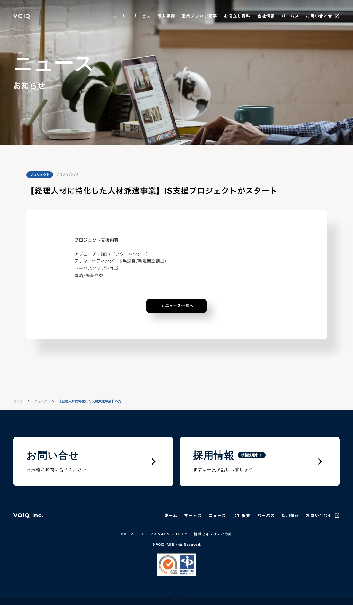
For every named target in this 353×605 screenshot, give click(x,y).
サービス (142, 15)
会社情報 (266, 15)
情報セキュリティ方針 (213, 534)
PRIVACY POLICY (169, 534)
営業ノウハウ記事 (199, 15)
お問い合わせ (319, 15)
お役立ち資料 (237, 15)
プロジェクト (40, 175)
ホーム (119, 15)
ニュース (40, 401)
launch (337, 16)
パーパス (290, 15)
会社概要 (241, 515)
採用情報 (290, 515)
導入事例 (166, 15)
